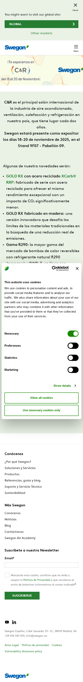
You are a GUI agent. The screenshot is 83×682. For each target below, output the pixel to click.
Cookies (57, 645)
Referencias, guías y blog (23, 480)
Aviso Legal (12, 645)
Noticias (10, 519)
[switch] (73, 346)
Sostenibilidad (15, 493)
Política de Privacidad (36, 580)
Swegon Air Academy (20, 538)
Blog (8, 525)
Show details (62, 385)
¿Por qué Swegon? (18, 462)
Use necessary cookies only (41, 410)
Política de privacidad (35, 645)
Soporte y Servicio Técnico (23, 486)
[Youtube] (7, 623)
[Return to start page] (17, 48)
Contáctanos (14, 532)
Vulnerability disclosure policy (23, 651)
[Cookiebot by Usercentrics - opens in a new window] (52, 268)
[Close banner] (77, 268)
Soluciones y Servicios (20, 468)
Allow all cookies (41, 397)
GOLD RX (14, 176)
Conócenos (12, 513)
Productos (12, 474)
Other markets (41, 33)
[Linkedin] (14, 623)
